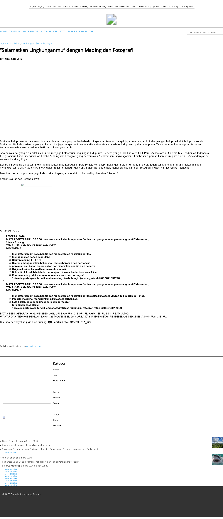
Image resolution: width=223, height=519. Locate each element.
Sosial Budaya (44, 43)
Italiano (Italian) (144, 6)
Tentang (14, 31)
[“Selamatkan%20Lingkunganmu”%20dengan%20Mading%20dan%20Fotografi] (219, 59)
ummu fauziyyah (33, 346)
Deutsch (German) (61, 6)
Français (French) (98, 6)
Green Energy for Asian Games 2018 (20, 441)
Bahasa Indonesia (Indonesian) (121, 6)
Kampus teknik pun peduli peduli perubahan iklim (26, 445)
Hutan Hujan (49, 31)
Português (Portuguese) (182, 6)
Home (3, 31)
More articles (11, 452)
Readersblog (30, 31)
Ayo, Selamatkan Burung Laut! (17, 457)
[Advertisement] (25, 380)
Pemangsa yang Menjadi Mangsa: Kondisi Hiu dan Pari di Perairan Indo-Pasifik (40, 461)
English (33, 6)
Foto (62, 31)
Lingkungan (27, 43)
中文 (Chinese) (44, 6)
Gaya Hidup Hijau (10, 43)
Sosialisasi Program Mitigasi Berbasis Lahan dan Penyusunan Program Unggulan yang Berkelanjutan (51, 449)
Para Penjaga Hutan (80, 31)
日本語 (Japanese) (161, 6)
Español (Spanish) (80, 6)
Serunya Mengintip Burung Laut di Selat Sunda (25, 465)
